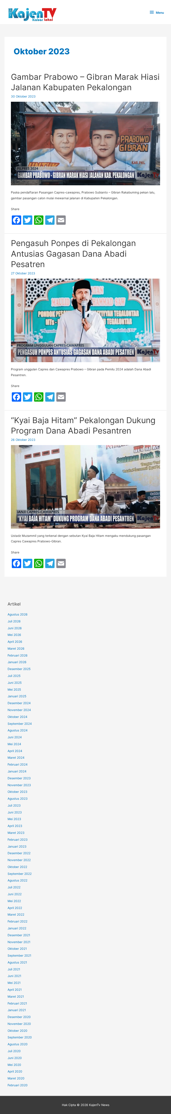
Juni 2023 (15, 812)
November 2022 (19, 860)
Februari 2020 (18, 1085)
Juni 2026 (15, 628)
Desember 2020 (19, 1017)
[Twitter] (27, 220)
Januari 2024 (17, 771)
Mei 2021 (14, 983)
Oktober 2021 (17, 948)
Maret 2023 (16, 833)
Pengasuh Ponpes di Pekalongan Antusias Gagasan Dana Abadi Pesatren (73, 253)
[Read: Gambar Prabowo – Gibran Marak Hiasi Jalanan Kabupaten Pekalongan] (85, 143)
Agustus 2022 (17, 880)
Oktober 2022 (17, 867)
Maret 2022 (16, 914)
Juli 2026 (14, 621)
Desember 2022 (19, 853)
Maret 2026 (16, 648)
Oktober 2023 (17, 791)
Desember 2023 (19, 778)
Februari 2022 (17, 921)
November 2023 (19, 785)
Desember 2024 (19, 703)
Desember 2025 (19, 669)
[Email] (61, 220)
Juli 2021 (14, 969)
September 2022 (20, 874)
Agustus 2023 (18, 798)
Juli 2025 (14, 676)
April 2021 (15, 989)
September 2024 (20, 723)
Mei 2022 (14, 901)
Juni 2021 (14, 976)
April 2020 (15, 1071)
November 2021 (19, 942)
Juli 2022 (14, 887)
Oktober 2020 (17, 1030)
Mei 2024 (14, 744)
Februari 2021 (17, 1003)
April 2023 (15, 826)
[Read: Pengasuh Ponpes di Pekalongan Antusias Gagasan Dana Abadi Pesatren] (85, 320)
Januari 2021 (17, 1010)
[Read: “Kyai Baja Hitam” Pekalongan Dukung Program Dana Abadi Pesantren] (85, 486)
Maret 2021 (16, 996)
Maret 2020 (16, 1078)
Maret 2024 (16, 757)
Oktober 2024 (17, 717)
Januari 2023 (17, 846)
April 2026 (15, 641)
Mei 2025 (14, 689)
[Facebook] (16, 220)
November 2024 (19, 710)
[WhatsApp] (38, 220)
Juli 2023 (14, 805)
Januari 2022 (17, 928)
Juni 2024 (15, 737)
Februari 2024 (18, 764)
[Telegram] (49, 220)
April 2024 (15, 751)
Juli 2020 (14, 1051)
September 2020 (20, 1037)
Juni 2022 (15, 894)
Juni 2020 (15, 1058)
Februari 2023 (18, 839)
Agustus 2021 (17, 962)
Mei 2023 (14, 819)
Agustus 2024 (18, 730)
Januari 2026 (17, 662)
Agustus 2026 (18, 614)
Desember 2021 (19, 935)
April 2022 (15, 908)
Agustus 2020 (18, 1044)
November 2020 (19, 1024)
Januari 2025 (17, 696)
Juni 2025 (15, 682)
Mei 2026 (14, 635)
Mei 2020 (14, 1065)
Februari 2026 (18, 655)
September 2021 (19, 955)
